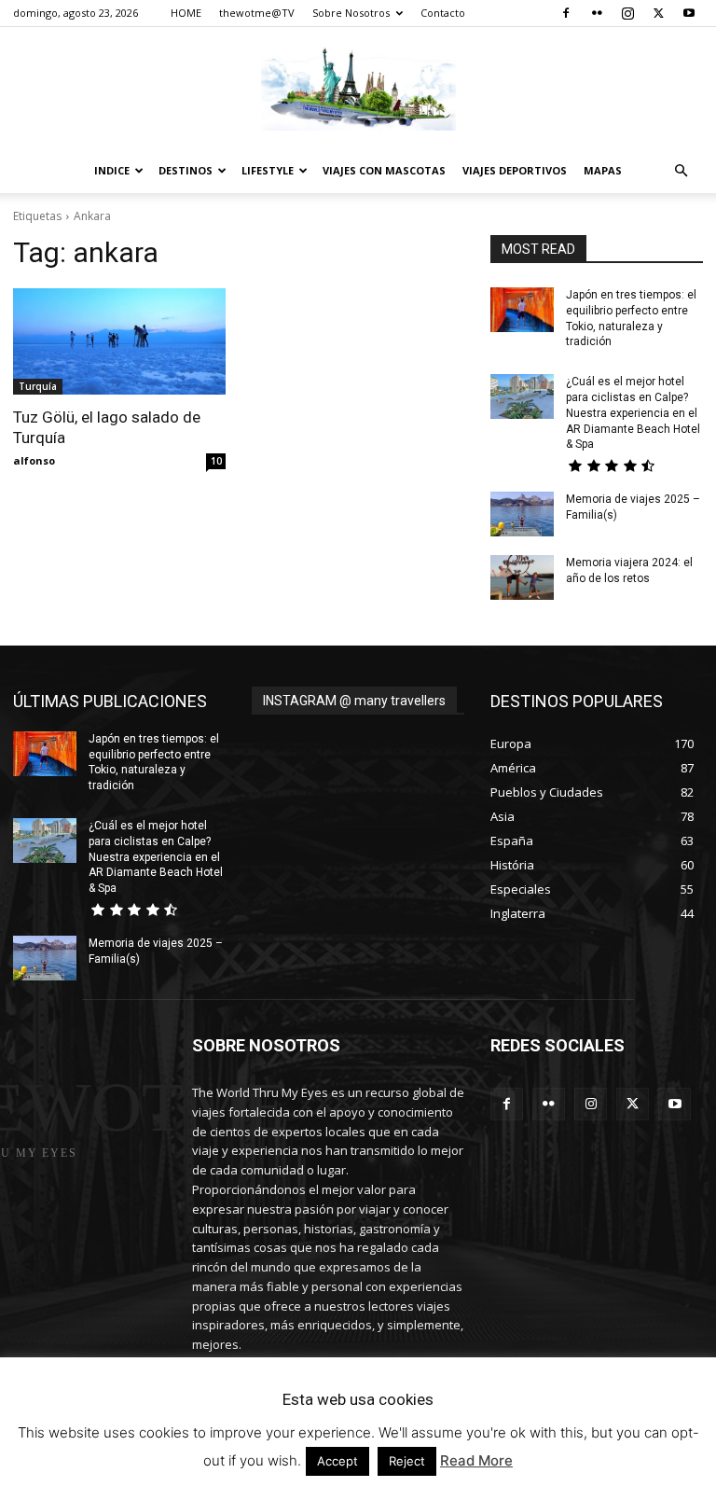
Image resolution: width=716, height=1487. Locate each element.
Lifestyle (267, 170)
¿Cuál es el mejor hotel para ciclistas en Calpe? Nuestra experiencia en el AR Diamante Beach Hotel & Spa (633, 413)
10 (216, 460)
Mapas (603, 170)
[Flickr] (597, 13)
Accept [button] (337, 1460)
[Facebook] (566, 13)
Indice (112, 170)
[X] (658, 13)
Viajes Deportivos (514, 170)
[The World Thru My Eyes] (358, 89)
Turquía (38, 386)
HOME (186, 13)
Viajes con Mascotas (384, 170)
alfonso (34, 460)
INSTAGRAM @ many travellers (354, 700)
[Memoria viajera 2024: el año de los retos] (522, 577)
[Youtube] (689, 13)
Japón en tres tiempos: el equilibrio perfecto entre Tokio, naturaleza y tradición (154, 762)
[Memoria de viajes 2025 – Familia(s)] (522, 514)
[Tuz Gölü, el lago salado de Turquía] (119, 341)
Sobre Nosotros (351, 13)
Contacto (442, 13)
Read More (476, 1460)
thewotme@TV (257, 13)
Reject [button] (407, 1460)
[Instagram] (627, 13)
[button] (680, 171)
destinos (185, 170)
